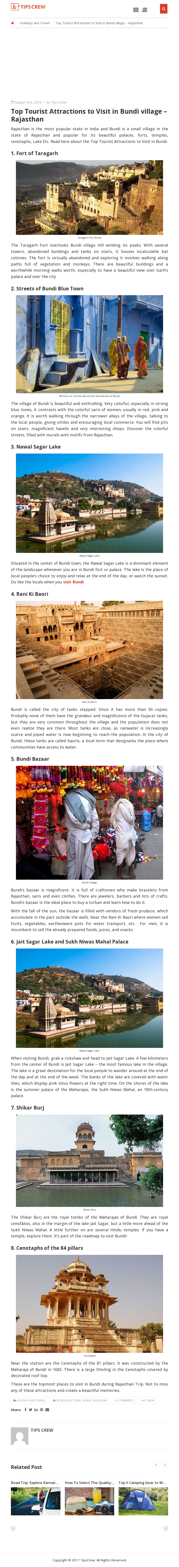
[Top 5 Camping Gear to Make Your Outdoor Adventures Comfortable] (143, 1501)
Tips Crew (42, 1430)
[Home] (12, 22)
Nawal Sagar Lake (95, 1400)
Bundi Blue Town (69, 1400)
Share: (16, 1409)
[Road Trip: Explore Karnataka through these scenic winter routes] (35, 1501)
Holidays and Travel (35, 23)
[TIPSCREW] (28, 6)
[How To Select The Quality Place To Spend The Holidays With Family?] (89, 1501)
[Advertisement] (89, 62)
